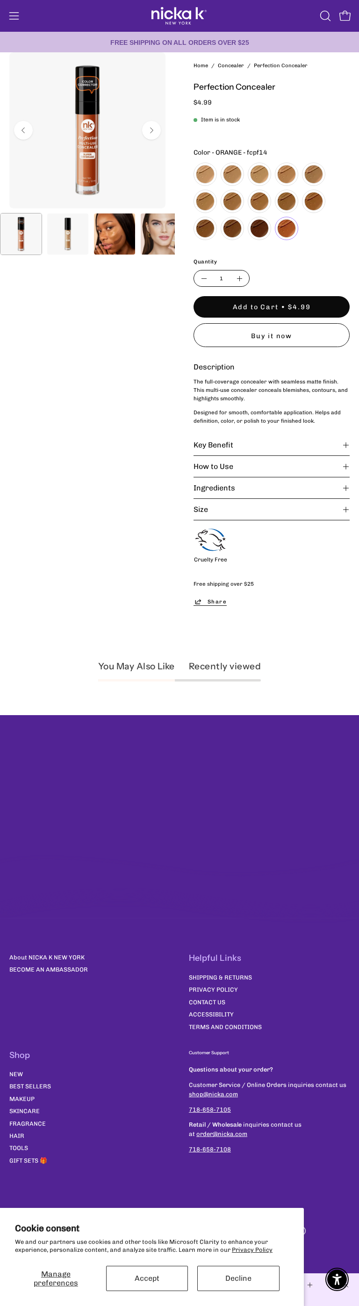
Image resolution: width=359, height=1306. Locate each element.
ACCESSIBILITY (211, 1014)
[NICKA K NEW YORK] (179, 16)
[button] (324, 15)
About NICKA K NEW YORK (47, 957)
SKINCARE (24, 1111)
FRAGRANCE (27, 1123)
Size (201, 509)
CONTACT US (207, 1001)
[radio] (205, 174)
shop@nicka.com (213, 1094)
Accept (147, 1278)
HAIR (16, 1135)
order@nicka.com (221, 1133)
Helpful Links (215, 958)
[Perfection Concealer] (21, 234)
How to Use (213, 466)
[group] (179, 42)
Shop (19, 1055)
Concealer (231, 65)
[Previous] (23, 130)
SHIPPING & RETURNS (220, 977)
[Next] (151, 130)
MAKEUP (22, 1098)
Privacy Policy (252, 1249)
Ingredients (214, 487)
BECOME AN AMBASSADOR (48, 969)
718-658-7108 (210, 1149)
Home (201, 65)
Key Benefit (213, 444)
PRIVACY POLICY (213, 989)
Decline (238, 1278)
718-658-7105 (210, 1109)
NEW (16, 1074)
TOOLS (18, 1148)
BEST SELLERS (30, 1086)
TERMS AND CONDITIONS (225, 1026)
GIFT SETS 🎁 (28, 1160)
